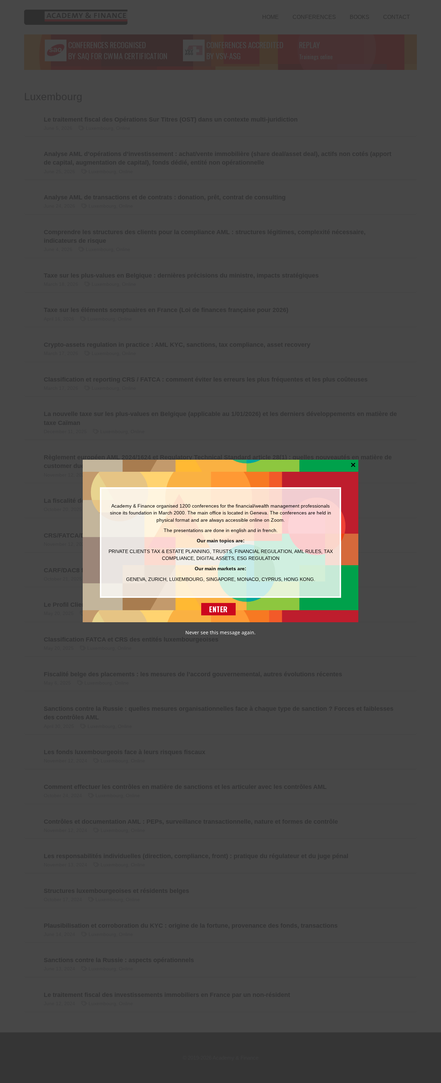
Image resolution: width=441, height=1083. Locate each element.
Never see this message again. (220, 632)
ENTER (218, 609)
